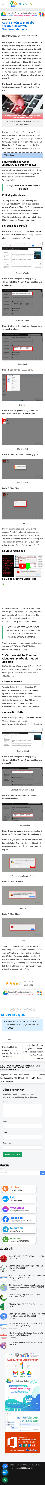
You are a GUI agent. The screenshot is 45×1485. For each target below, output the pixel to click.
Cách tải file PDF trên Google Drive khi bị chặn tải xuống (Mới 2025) (25, 1324)
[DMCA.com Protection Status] (27, 1468)
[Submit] (42, 1173)
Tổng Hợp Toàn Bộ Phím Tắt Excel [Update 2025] (26, 1305)
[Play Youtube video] (22, 566)
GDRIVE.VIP (25, 1465)
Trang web (7, 1143)
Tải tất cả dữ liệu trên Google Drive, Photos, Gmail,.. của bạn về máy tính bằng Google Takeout (33, 1051)
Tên (5, 1121)
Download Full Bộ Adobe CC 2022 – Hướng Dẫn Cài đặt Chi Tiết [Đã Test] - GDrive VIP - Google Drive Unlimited (22, 1078)
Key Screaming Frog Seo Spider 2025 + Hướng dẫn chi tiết (25, 1296)
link (17, 201)
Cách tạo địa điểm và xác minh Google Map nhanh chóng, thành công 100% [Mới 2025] (26, 1286)
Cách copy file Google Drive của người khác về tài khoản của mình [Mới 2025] (27, 1315)
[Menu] (3, 4)
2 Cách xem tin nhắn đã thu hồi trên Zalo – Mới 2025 (26, 1344)
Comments (12, 1261)
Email (5, 1132)
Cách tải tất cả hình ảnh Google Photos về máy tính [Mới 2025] (26, 1267)
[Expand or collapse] (40, 155)
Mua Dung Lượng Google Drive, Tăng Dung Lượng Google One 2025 (27, 1277)
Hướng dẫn (6, 19)
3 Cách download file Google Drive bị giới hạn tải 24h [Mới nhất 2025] (26, 1334)
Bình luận (7, 1101)
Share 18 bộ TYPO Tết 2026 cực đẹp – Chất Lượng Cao (27, 1257)
